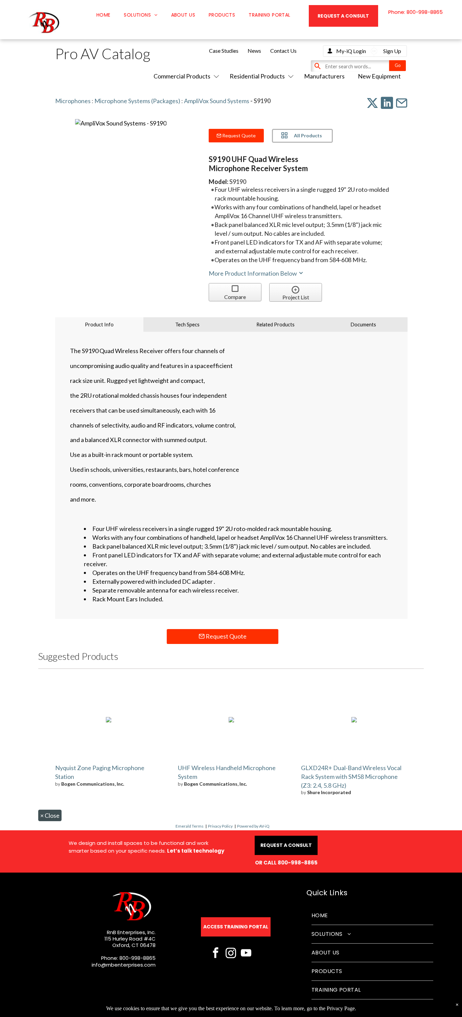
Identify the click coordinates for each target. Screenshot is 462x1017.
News (254, 50)
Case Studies (223, 50)
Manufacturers (324, 76)
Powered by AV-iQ (253, 826)
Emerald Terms (190, 826)
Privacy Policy (220, 826)
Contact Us (283, 50)
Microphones (73, 101)
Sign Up (392, 51)
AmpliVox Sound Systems (216, 101)
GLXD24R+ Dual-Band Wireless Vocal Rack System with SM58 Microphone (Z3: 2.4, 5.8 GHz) (351, 776)
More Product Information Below (253, 273)
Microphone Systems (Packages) (137, 101)
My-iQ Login (351, 51)
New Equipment (379, 76)
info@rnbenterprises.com (124, 964)
